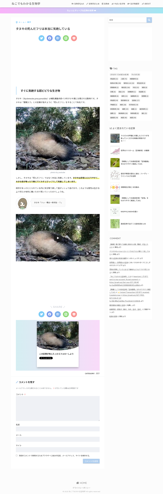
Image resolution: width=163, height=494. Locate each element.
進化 (144, 113)
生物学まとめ (93, 3)
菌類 (113, 113)
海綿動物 (135, 96)
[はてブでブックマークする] (58, 38)
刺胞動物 (134, 79)
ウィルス (135, 74)
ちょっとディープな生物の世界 (80, 10)
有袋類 (142, 92)
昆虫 (122, 92)
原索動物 (114, 87)
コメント (21, 394)
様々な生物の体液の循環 (117, 258)
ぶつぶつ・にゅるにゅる (119, 74)
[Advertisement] (58, 63)
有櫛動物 (132, 92)
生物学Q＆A (79, 3)
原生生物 (141, 83)
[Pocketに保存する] (74, 38)
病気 (123, 105)
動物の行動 (115, 83)
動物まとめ (129, 83)
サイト (19, 445)
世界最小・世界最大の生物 (118, 262)
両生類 (114, 79)
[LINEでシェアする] (66, 38)
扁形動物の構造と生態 (117, 305)
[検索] (149, 20)
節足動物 (114, 109)
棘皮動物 (114, 96)
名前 (18, 424)
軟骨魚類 (135, 113)
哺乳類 (125, 87)
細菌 (134, 109)
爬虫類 (114, 100)
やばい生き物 (119, 3)
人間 (124, 79)
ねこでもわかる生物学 (26, 3)
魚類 (124, 118)
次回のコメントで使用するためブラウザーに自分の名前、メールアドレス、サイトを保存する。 (55, 455)
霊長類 (114, 118)
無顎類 (145, 96)
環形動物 (125, 100)
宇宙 (136, 87)
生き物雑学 (134, 3)
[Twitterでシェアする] (42, 38)
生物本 (106, 3)
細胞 (125, 109)
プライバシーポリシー (81, 487)
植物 (124, 96)
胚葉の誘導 (113, 316)
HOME (83, 482)
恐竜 (113, 92)
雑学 (98, 373)
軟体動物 (123, 113)
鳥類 (133, 118)
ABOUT (147, 3)
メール (19, 435)
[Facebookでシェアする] (50, 38)
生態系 (135, 100)
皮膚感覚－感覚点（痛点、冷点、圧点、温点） (125, 309)
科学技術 (133, 105)
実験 (144, 87)
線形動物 (144, 109)
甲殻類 (113, 105)
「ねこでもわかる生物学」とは (120, 276)
